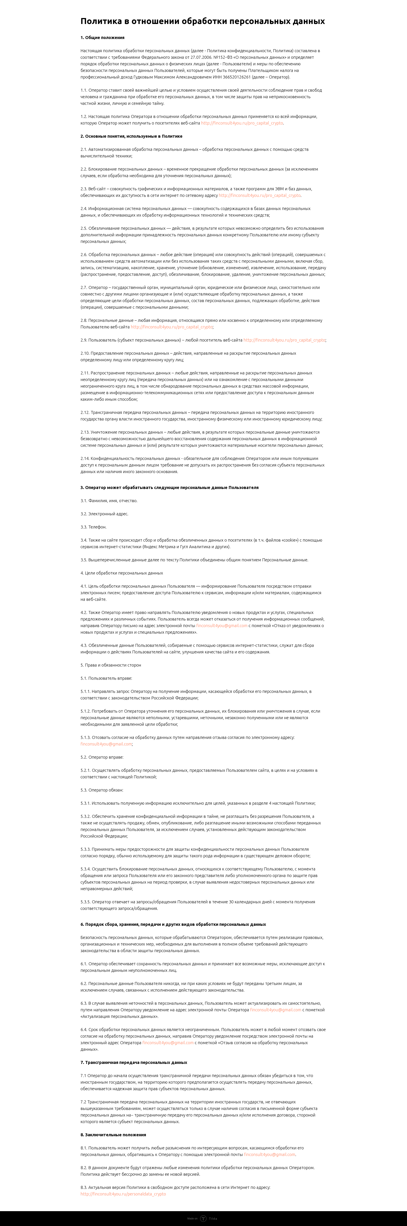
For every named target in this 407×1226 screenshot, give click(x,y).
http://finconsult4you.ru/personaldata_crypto (123, 1193)
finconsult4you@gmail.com (222, 625)
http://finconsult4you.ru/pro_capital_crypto (242, 122)
